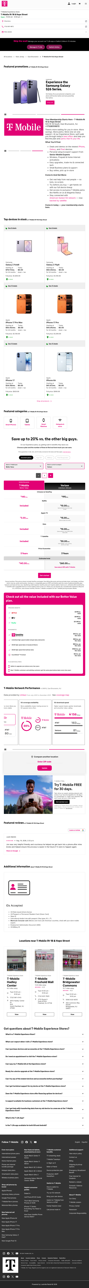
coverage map (62, 695)
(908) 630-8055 (72, 1000)
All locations (8, 57)
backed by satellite (58, 200)
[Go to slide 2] (37, 115)
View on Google (13, 851)
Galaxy (53, 149)
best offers (68, 136)
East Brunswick (33, 57)
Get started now (62, 802)
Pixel (63, 149)
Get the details (47, 96)
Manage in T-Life (36, 47)
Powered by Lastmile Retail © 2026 (44, 1284)
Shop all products (44, 401)
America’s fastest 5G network (63, 198)
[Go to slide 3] (62, 115)
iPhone (82, 146)
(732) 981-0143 (15, 997)
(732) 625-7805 (43, 996)
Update (44, 768)
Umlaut (23, 695)
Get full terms (43, 103)
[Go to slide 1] (13, 115)
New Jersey (20, 57)
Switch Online (54, 47)
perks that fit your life (70, 138)
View (16, 1014)
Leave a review (74, 830)
